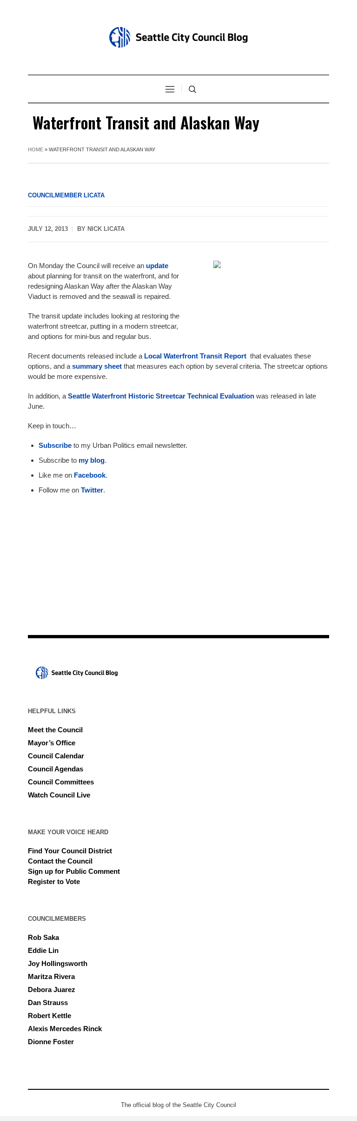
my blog (92, 460)
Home (35, 149)
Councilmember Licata (66, 195)
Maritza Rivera (51, 976)
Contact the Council (60, 861)
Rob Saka (43, 937)
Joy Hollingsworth (57, 963)
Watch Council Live (59, 795)
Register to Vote (54, 881)
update (157, 266)
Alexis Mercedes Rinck (65, 1029)
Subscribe (56, 445)
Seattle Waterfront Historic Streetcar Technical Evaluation (161, 396)
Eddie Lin (43, 950)
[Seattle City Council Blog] (178, 37)
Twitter (92, 490)
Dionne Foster (51, 1042)
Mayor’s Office (51, 743)
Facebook (90, 475)
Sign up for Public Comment (74, 871)
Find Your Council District (70, 851)
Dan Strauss (48, 1002)
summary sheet (97, 366)
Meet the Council (55, 730)
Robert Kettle (49, 1016)
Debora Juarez (51, 989)
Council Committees (61, 782)
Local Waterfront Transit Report (196, 356)
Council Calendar (56, 756)
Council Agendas (55, 769)
